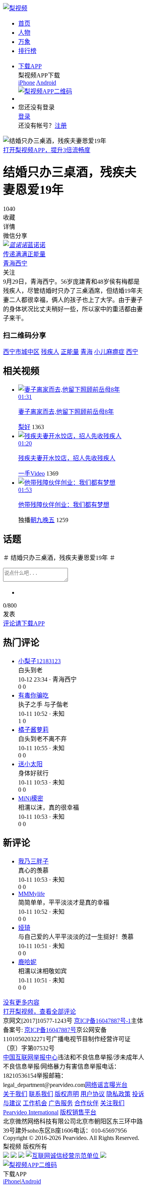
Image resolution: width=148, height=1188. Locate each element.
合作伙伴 (86, 1103)
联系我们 (41, 1094)
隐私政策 (118, 1094)
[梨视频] (15, 8)
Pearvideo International (30, 1112)
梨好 (24, 427)
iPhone (26, 82)
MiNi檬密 (30, 798)
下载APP (30, 66)
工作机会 (35, 1103)
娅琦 (24, 927)
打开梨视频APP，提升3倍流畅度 (46, 150)
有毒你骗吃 (33, 695)
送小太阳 (30, 764)
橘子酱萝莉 (33, 730)
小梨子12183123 (39, 661)
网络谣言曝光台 (106, 1085)
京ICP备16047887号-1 (102, 1021)
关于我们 (15, 1094)
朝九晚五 (42, 520)
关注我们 (112, 1103)
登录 (24, 116)
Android (46, 82)
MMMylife (31, 894)
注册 (61, 125)
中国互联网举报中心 (30, 1057)
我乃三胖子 (33, 861)
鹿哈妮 (27, 962)
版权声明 (67, 1094)
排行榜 (27, 51)
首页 (24, 23)
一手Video (31, 473)
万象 (24, 42)
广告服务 (61, 1103)
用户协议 (92, 1094)
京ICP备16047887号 (50, 1030)
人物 (24, 32)
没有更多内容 (21, 1002)
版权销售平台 (78, 1112)
